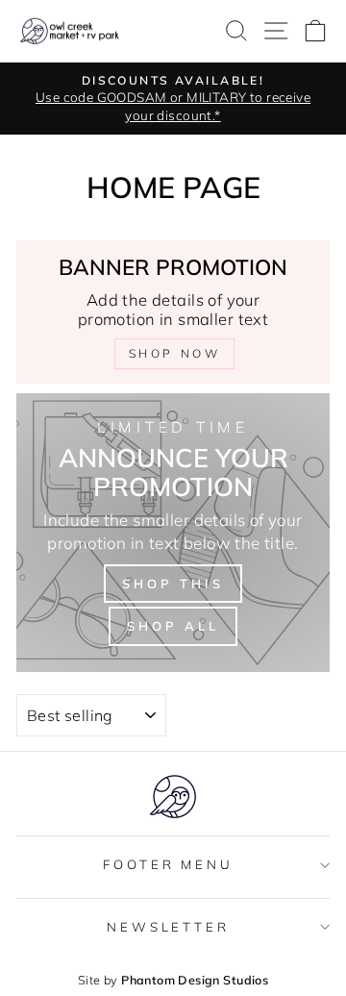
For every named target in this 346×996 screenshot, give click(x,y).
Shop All (172, 626)
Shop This (172, 583)
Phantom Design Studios (194, 979)
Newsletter (169, 926)
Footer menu (169, 864)
